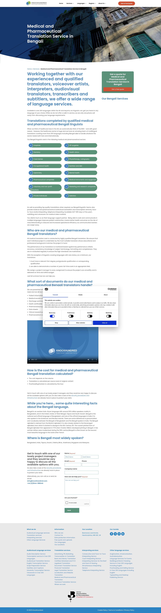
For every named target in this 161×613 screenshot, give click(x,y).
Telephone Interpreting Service (93, 570)
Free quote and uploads (63, 540)
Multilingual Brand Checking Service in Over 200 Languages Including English (121, 563)
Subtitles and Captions (35, 568)
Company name (71, 469)
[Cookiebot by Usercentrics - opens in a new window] (109, 289)
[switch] (71, 316)
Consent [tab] (55, 294)
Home (29, 69)
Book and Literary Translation (65, 559)
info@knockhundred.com (37, 481)
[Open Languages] (86, 3)
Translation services (34, 535)
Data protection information (65, 538)
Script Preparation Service (36, 566)
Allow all (104, 323)
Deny (56, 323)
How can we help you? (76, 477)
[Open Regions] (96, 3)
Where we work (60, 584)
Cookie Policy (102, 610)
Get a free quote (118, 89)
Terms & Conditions (116, 610)
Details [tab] (80, 294)
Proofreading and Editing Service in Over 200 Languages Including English (122, 570)
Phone (84, 461)
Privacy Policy (129, 610)
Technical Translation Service (65, 582)
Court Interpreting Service (91, 559)
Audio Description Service (36, 554)
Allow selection (80, 323)
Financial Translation (62, 568)
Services (36, 69)
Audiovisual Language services (38, 533)
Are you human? (71, 498)
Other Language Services (36, 540)
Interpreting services (34, 538)
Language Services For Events (121, 559)
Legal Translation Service (64, 570)
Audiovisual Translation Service (38, 561)
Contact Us (59, 535)
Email (70, 461)
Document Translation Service (66, 566)
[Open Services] (74, 3)
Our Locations (60, 545)
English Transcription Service (37, 563)
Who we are (59, 533)
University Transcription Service (38, 570)
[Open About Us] (106, 3)
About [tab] (106, 294)
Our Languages (60, 542)
